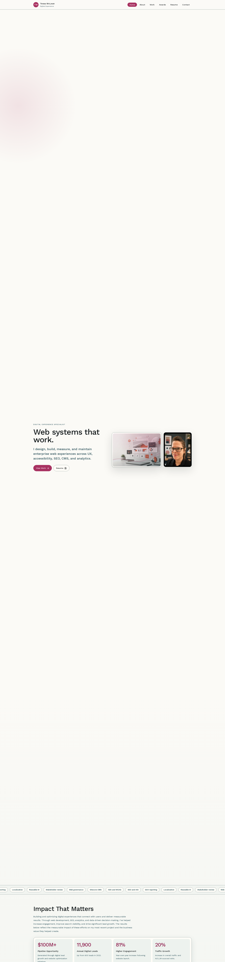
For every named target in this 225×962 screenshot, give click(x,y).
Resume (174, 5)
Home (132, 5)
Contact (186, 5)
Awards (162, 5)
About (142, 5)
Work (152, 5)
